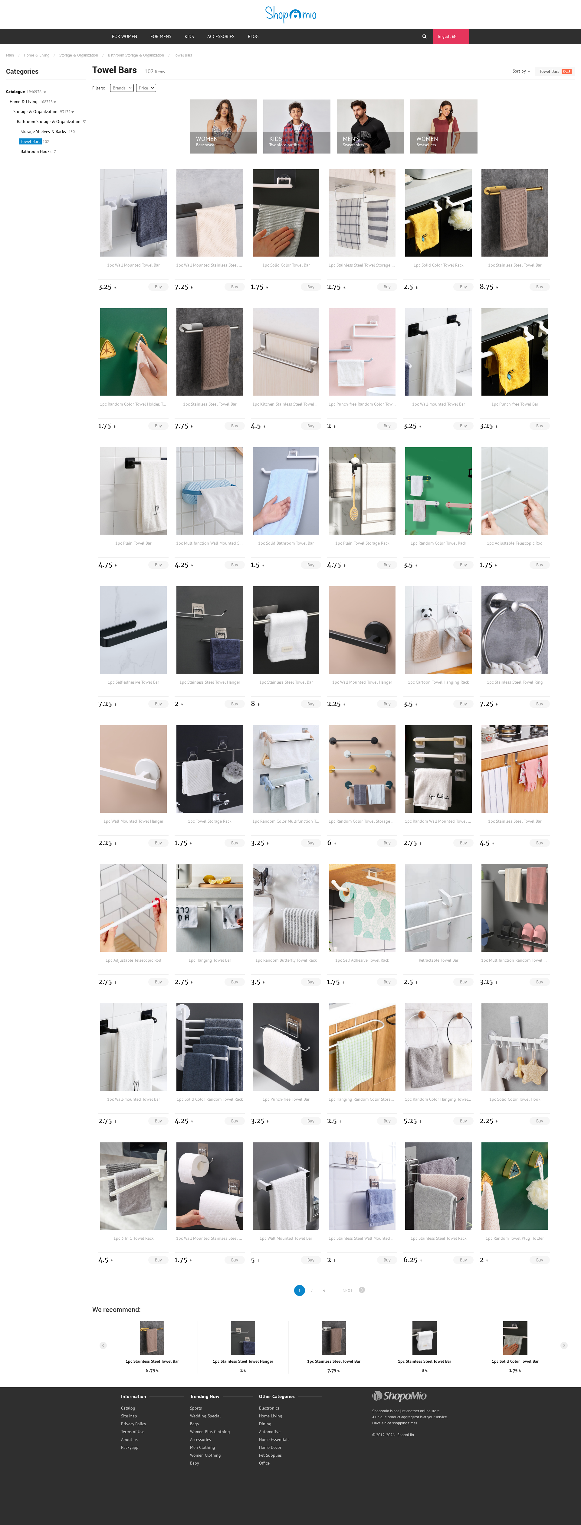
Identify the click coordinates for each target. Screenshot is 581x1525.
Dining (265, 1423)
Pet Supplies (270, 1455)
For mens (160, 36)
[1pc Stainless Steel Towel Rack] (438, 1186)
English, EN (447, 36)
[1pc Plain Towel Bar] (133, 491)
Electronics (269, 1408)
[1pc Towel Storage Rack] (210, 769)
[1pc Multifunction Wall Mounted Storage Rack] (210, 491)
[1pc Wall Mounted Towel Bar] (133, 213)
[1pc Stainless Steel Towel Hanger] (210, 630)
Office (264, 1463)
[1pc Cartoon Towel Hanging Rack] (438, 630)
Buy (158, 287)
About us (129, 1439)
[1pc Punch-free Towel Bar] (515, 352)
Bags (194, 1423)
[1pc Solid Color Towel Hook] (515, 1047)
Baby (194, 1463)
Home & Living (36, 55)
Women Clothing (205, 1455)
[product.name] (152, 1338)
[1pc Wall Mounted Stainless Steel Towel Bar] (210, 213)
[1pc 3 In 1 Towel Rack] (133, 1186)
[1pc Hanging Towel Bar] (210, 908)
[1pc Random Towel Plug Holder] (515, 1186)
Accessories (221, 36)
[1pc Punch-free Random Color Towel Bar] (362, 352)
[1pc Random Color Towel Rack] (438, 491)
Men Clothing (202, 1447)
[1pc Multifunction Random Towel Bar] (515, 908)
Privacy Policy (133, 1423)
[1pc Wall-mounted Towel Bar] (438, 352)
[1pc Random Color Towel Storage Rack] (362, 769)
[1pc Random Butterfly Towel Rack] (286, 908)
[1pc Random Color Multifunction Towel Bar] (286, 769)
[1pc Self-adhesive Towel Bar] (133, 630)
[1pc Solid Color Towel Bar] (286, 213)
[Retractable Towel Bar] (438, 908)
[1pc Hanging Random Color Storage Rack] (362, 1047)
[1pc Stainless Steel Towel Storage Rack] (362, 213)
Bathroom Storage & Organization (136, 55)
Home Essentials (274, 1439)
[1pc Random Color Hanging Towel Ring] (438, 1047)
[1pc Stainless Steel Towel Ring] (515, 630)
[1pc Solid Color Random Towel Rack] (210, 1047)
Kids (189, 36)
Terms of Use (132, 1431)
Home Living (270, 1416)
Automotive (270, 1431)
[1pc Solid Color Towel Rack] (438, 213)
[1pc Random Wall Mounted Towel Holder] (438, 769)
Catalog (128, 1408)
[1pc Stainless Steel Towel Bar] (515, 213)
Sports (196, 1408)
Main (10, 55)
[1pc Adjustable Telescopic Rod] (515, 491)
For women (124, 36)
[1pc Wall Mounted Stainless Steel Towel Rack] (210, 1186)
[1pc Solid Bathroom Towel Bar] (286, 491)
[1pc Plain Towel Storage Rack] (362, 491)
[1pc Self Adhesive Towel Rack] (362, 908)
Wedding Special (205, 1416)
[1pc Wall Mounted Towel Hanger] (362, 630)
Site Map (129, 1416)
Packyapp (130, 1447)
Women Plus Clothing (210, 1431)
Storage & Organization (78, 55)
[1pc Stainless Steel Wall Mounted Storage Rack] (362, 1186)
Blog (253, 36)
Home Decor (270, 1447)
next (348, 1290)
